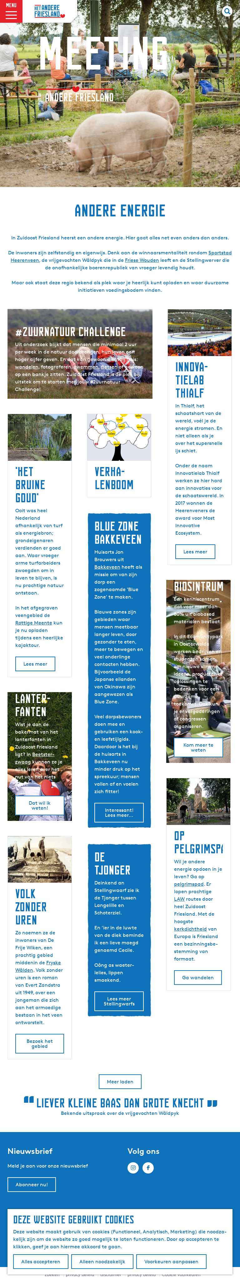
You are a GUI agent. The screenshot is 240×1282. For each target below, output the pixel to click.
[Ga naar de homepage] (49, 11)
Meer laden (120, 1082)
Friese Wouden (142, 260)
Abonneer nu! (32, 1185)
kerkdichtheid (190, 929)
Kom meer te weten (198, 747)
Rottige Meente (33, 623)
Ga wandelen (198, 978)
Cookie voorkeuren (181, 1274)
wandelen (26, 367)
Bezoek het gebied (40, 1043)
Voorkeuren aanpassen (171, 1262)
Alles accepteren (40, 1262)
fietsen (109, 367)
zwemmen (86, 367)
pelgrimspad (189, 884)
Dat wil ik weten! (40, 805)
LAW (179, 899)
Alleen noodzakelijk (102, 1262)
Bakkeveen (107, 567)
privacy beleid (142, 1274)
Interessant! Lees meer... (119, 812)
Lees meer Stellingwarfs (119, 1001)
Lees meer (195, 552)
